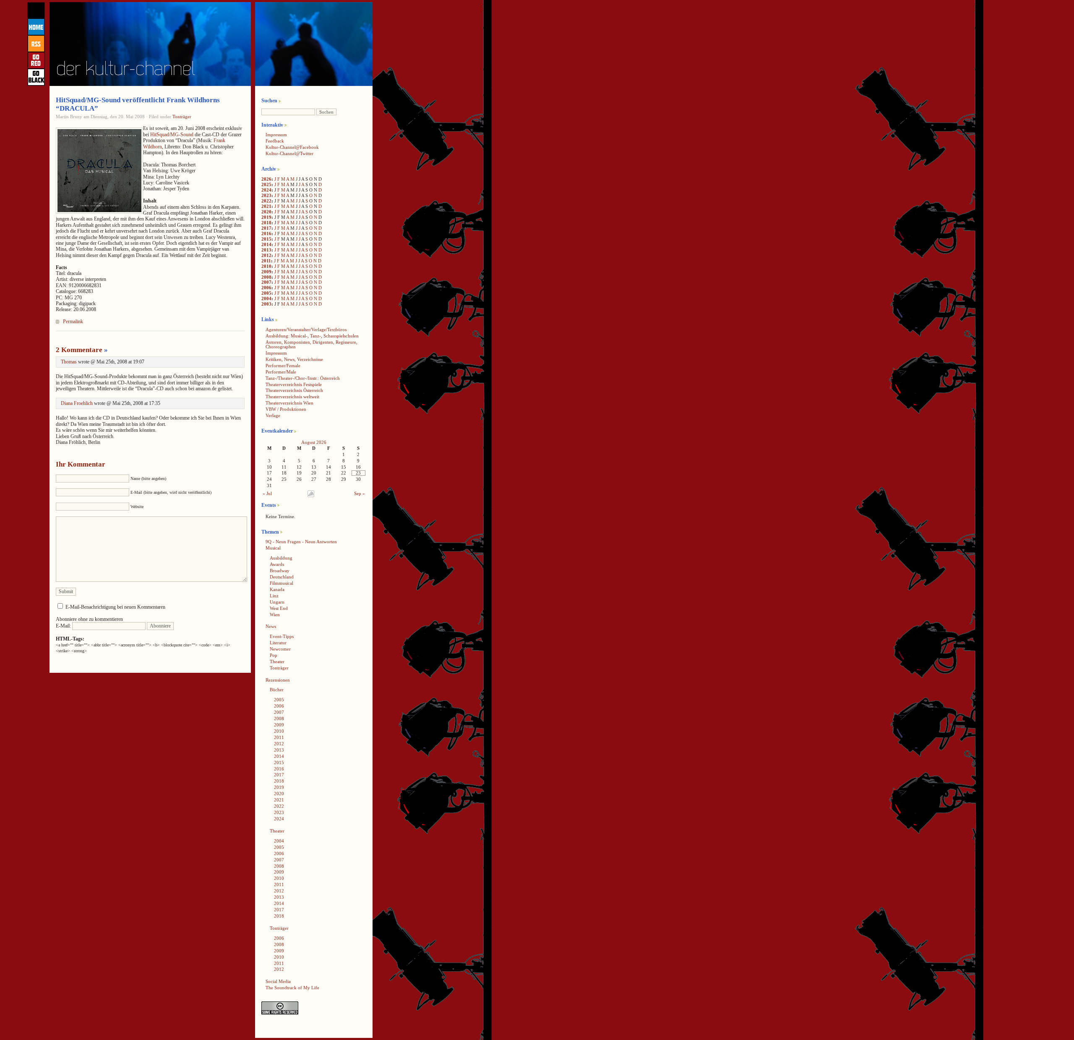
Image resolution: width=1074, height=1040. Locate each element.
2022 (266, 200)
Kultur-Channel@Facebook (292, 147)
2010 (266, 266)
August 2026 (313, 442)
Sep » (359, 493)
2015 (266, 238)
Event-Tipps (282, 636)
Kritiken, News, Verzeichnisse (294, 359)
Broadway (279, 570)
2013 (266, 249)
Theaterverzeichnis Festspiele (294, 384)
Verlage (273, 415)
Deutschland (282, 576)
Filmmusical (281, 583)
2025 (266, 184)
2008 (266, 277)
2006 (266, 287)
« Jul (267, 493)
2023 (266, 195)
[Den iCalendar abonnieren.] (311, 495)
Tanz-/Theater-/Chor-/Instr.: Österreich (303, 378)
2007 (266, 282)
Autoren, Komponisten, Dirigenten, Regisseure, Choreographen (311, 344)
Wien (275, 614)
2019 (266, 217)
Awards (277, 564)
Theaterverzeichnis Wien (289, 402)
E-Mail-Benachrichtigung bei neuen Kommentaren (115, 607)
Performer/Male (281, 371)
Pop (273, 655)
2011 (266, 260)
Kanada (277, 589)
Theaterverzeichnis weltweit (292, 396)
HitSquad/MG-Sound (171, 134)
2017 (266, 228)
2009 (266, 271)
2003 (266, 303)
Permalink (73, 321)
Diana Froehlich (77, 403)
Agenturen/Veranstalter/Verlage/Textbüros (306, 329)
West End (279, 608)
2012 (266, 255)
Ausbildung (281, 557)
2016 (266, 233)
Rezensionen (278, 679)
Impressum (276, 134)
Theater (277, 661)
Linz (274, 595)
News (271, 626)
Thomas (69, 362)
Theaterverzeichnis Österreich (294, 390)
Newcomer (280, 648)
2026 (266, 179)
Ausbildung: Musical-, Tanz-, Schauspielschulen (312, 335)
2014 (266, 244)
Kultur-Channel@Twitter (289, 153)
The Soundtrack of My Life (292, 987)
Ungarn (277, 601)
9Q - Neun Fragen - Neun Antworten (301, 541)
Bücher (277, 689)
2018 (266, 222)
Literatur (278, 642)
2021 (266, 206)
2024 (266, 189)
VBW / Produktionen (286, 409)
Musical (273, 547)
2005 (266, 293)
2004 (266, 298)
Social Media (278, 981)
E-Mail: (64, 626)
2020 (266, 211)
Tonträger (181, 116)
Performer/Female (283, 365)
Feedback (275, 140)
